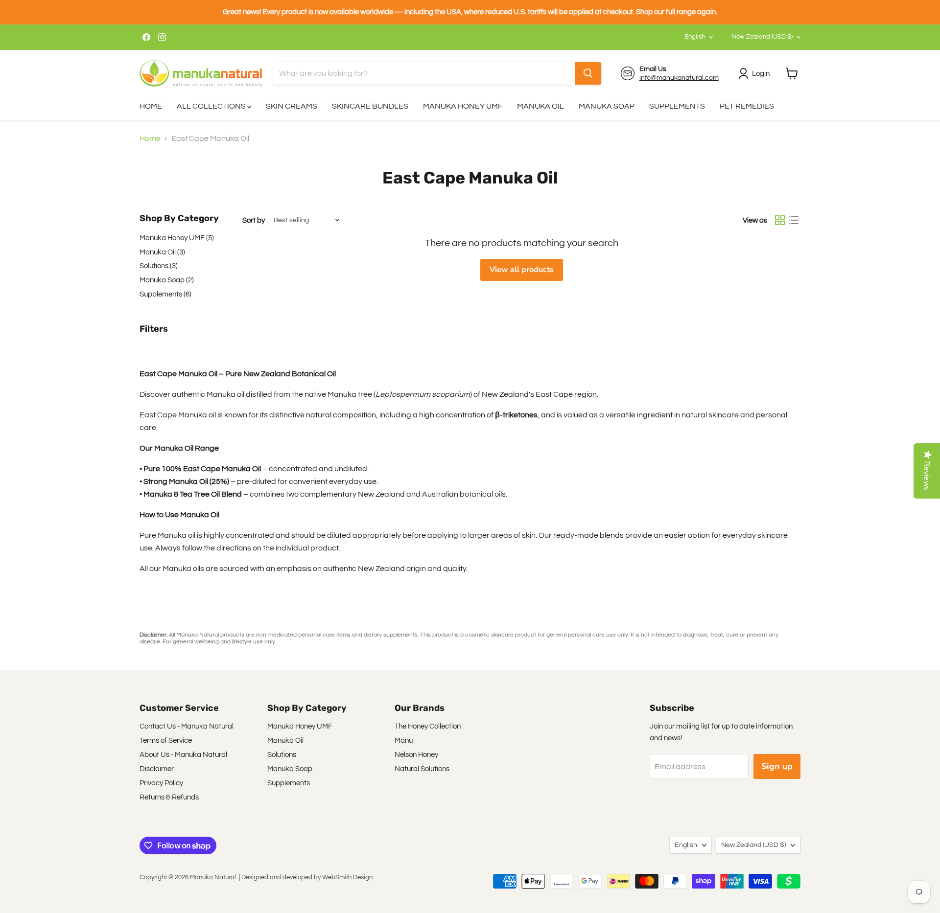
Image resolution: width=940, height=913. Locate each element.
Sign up (777, 766)
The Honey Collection (428, 726)
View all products (522, 269)
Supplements (288, 783)
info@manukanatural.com (679, 77)
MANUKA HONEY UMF (462, 106)
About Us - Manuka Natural (183, 754)
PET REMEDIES (747, 106)
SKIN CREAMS (291, 106)
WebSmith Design (347, 877)
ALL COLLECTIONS (212, 106)
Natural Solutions (422, 769)
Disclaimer (157, 769)
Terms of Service (166, 740)
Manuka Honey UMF (299, 726)
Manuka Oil (285, 740)
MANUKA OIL (540, 106)
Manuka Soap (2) (167, 280)
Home (150, 138)
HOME (151, 106)
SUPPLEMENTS (677, 106)
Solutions (281, 754)
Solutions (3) (159, 266)
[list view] (793, 220)
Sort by (253, 220)
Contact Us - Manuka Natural (187, 726)
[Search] (588, 73)
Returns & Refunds (169, 797)
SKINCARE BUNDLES (370, 106)
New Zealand (762, 36)
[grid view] (780, 220)
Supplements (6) (165, 294)
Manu (404, 740)
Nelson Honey (416, 754)
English (694, 36)
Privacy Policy (161, 783)
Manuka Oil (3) (162, 252)
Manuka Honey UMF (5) (177, 238)
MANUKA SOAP (606, 106)
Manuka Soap (289, 769)
